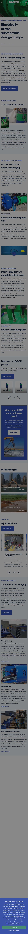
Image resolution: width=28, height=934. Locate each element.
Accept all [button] (14, 927)
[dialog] (14, 916)
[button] (13, 930)
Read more (19, 924)
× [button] (27, 898)
